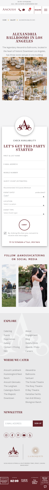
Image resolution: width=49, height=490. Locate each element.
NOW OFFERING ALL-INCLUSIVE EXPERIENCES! (24, 3)
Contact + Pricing (12, 347)
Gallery (12, 20)
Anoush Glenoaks (12, 382)
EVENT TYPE (9, 210)
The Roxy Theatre (34, 386)
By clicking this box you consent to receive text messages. (23, 234)
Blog (28, 339)
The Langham (10, 386)
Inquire (38, 10)
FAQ (6, 351)
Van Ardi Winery (33, 398)
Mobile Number (11, 172)
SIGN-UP (37, 423)
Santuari (30, 378)
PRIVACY (37, 463)
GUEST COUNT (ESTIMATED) (15, 181)
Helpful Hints (32, 343)
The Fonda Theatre (35, 382)
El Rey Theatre (32, 390)
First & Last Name (12, 156)
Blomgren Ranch (33, 402)
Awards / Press (32, 347)
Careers (29, 351)
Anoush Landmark (12, 370)
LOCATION (8, 201)
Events (7, 335)
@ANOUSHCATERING (31, 255)
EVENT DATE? (24, 192)
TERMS (32, 463)
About (28, 331)
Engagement (32, 335)
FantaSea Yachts (33, 394)
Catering (8, 331)
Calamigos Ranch (12, 390)
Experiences (9, 339)
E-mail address (11, 164)
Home (5, 20)
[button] (24, 204)
